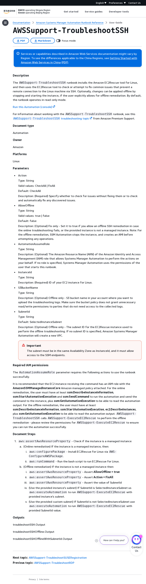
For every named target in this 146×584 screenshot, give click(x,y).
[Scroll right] (131, 11)
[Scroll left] (61, 11)
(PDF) (64, 62)
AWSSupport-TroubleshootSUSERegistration (58, 557)
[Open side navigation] (5, 23)
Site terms (44, 579)
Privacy (32, 579)
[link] (115, 22)
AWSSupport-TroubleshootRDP (54, 562)
